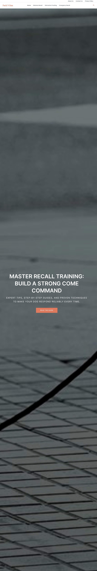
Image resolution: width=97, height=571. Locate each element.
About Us (70, 1)
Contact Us (79, 1)
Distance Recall (37, 5)
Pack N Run (8, 5)
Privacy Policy (89, 1)
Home (29, 5)
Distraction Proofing (51, 5)
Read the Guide (46, 310)
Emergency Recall (64, 5)
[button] (93, 5)
